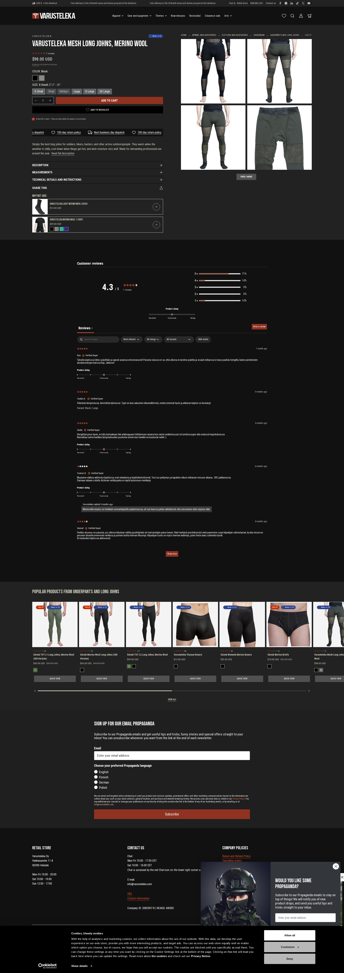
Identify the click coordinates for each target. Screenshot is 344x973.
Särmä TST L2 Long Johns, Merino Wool (147, 654)
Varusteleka (42, 36)
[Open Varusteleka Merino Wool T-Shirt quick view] (156, 224)
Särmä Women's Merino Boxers (236, 654)
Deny (289, 958)
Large (77, 91)
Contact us (271, 3)
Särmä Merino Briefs (278, 654)
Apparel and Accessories (204, 35)
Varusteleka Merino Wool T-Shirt (66, 219)
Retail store (242, 3)
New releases (178, 15)
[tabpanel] (172, 448)
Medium (63, 91)
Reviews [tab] (85, 328)
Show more (172, 554)
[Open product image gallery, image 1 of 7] (213, 137)
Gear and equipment (138, 15)
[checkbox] (203, 339)
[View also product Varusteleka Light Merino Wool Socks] (40, 206)
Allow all (289, 935)
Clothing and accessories (235, 35)
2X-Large (104, 91)
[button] (221, 273)
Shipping (35, 64)
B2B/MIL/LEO (256, 3)
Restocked (194, 15)
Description (40, 165)
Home (184, 35)
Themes (160, 15)
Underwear (259, 35)
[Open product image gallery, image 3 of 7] (213, 71)
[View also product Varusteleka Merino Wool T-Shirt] (40, 224)
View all (172, 699)
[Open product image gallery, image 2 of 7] (279, 71)
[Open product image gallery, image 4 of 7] (279, 137)
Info (226, 15)
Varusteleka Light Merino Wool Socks (69, 204)
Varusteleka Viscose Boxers (188, 654)
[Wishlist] (284, 16)
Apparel (116, 15)
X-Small (38, 91)
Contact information (138, 898)
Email (97, 748)
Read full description (62, 153)
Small (51, 91)
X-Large (89, 91)
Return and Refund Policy (236, 856)
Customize (288, 946)
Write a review (259, 326)
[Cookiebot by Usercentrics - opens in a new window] (47, 966)
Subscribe (172, 814)
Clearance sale (212, 15)
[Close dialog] (336, 866)
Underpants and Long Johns (284, 35)
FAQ (129, 893)
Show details (79, 965)
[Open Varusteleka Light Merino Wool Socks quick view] (156, 206)
